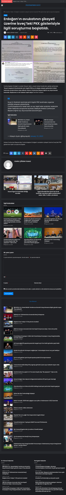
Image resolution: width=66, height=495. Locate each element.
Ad (5, 277)
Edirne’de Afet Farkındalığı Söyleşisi (52, 240)
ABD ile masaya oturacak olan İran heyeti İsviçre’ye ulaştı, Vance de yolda (35, 329)
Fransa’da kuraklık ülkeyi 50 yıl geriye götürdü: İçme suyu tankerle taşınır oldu (36, 365)
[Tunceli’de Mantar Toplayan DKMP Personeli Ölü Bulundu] (8, 424)
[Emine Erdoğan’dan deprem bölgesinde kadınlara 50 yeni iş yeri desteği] (8, 381)
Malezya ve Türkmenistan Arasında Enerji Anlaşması (29, 314)
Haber (12, 11)
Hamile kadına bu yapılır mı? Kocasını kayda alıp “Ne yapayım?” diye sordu (12, 241)
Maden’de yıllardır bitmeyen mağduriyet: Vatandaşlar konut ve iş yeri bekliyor (32, 220)
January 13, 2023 (37, 136)
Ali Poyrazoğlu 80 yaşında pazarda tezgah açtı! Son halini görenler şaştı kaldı (36, 343)
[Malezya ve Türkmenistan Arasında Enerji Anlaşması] (8, 317)
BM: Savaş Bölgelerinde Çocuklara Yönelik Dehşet (28, 429)
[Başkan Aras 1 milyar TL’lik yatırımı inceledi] (8, 324)
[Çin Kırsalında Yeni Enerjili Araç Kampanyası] (8, 439)
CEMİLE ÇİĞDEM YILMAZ (12, 32)
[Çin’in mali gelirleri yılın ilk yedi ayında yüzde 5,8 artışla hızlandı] (53, 212)
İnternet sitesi (37, 283)
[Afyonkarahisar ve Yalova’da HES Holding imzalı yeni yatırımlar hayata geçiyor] (33, 233)
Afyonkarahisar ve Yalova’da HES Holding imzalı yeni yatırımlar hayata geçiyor (32, 241)
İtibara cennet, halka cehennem (23, 408)
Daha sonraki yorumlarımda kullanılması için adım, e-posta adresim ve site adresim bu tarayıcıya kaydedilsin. (33, 289)
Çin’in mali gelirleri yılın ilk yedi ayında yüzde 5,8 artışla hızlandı (53, 220)
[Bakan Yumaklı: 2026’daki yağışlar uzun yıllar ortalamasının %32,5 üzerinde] (8, 403)
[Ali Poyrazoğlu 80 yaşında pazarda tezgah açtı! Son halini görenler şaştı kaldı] (8, 345)
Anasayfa (7, 11)
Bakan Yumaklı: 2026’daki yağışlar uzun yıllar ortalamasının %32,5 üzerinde (36, 400)
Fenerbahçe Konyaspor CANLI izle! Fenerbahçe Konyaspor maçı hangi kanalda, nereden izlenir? (12, 221)
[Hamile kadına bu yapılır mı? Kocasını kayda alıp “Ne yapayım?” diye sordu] (13, 233)
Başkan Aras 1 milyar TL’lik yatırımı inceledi (23, 1)
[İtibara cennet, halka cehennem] (8, 410)
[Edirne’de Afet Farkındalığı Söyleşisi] (53, 233)
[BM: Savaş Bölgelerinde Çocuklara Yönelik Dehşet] (8, 432)
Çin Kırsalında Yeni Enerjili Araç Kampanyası (26, 436)
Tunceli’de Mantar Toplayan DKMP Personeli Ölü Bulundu (30, 422)
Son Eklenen (33, 301)
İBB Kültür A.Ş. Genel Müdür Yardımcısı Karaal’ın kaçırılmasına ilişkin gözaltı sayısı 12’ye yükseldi (24, 124)
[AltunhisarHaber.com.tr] (33, 5)
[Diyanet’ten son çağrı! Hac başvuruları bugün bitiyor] (8, 417)
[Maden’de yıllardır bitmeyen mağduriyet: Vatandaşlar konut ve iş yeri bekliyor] (33, 212)
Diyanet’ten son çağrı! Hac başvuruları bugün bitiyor (29, 415)
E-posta (6, 283)
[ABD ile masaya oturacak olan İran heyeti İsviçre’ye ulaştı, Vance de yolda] (38, 122)
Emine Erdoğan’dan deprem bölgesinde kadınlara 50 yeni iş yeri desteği (35, 379)
